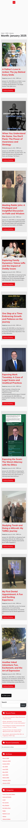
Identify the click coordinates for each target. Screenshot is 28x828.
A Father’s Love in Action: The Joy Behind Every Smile (13, 72)
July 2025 (5, 766)
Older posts (7, 695)
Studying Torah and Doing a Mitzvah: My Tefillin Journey (12, 528)
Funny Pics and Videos (9, 794)
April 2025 (5, 775)
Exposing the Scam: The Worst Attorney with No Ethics (12, 462)
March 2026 (6, 758)
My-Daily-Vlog (6, 808)
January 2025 (6, 783)
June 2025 (5, 769)
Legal (4, 800)
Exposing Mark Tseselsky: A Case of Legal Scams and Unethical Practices (12, 378)
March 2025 (6, 777)
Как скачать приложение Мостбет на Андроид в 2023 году (13, 734)
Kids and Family (7, 797)
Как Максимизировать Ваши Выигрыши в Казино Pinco (14, 717)
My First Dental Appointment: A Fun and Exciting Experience (12, 595)
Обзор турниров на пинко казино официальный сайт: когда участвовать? (14, 722)
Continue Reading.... (8, 90)
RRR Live (18, 78)
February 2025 (6, 780)
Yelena (4, 816)
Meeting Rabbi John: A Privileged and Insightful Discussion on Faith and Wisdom (13, 209)
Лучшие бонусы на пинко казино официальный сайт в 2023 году (12, 730)
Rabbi (4, 811)
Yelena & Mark (6, 819)
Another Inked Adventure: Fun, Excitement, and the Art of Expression (12, 666)
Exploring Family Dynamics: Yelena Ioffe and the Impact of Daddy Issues (13, 264)
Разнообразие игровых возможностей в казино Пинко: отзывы (14, 726)
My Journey (6, 802)
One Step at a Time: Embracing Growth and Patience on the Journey (12, 317)
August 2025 (6, 763)
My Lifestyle (6, 805)
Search (4, 702)
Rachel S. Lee (6, 813)
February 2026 (6, 761)
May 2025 (5, 772)
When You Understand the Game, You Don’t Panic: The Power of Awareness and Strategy (13, 139)
